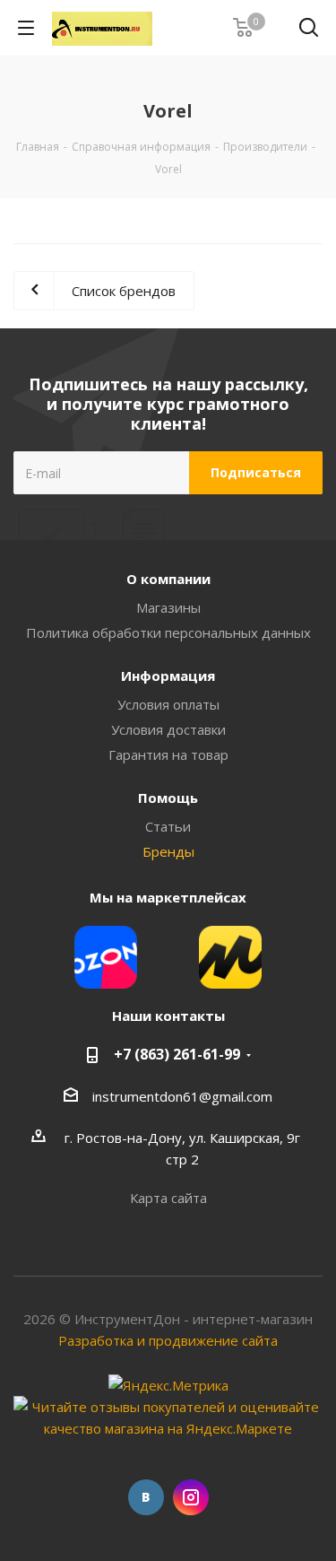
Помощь (168, 798)
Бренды (168, 851)
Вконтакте (146, 1497)
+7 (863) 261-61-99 (177, 1054)
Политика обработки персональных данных (168, 632)
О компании (168, 579)
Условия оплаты (168, 704)
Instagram (191, 1497)
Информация (168, 676)
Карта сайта (168, 1198)
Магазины (168, 607)
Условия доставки (168, 729)
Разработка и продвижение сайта (168, 1340)
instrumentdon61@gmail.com (182, 1096)
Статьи (168, 826)
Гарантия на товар (168, 754)
